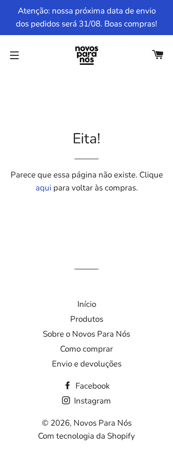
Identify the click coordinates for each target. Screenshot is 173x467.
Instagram (91, 400)
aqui (43, 187)
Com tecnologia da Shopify (86, 436)
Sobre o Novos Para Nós (86, 334)
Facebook (92, 385)
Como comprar (86, 348)
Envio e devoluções (87, 363)
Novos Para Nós (103, 423)
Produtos (86, 319)
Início (86, 304)
